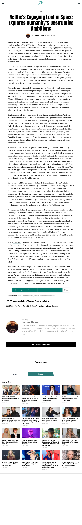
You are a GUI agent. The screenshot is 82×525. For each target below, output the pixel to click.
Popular (41, 374)
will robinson (50, 296)
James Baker (39, 36)
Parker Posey (39, 296)
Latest (15, 374)
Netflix (31, 296)
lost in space (23, 296)
